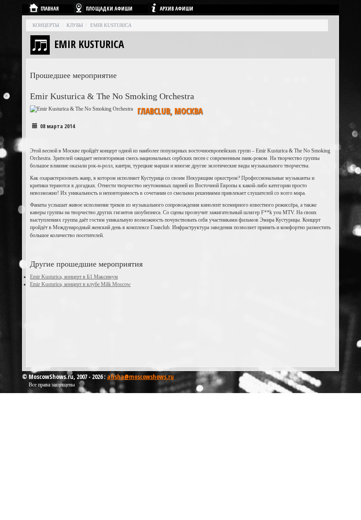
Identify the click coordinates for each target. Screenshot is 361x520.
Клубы (74, 25)
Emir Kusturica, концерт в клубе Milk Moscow (80, 284)
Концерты (46, 25)
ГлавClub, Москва (170, 111)
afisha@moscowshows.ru (140, 376)
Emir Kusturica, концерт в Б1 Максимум (74, 277)
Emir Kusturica (111, 25)
